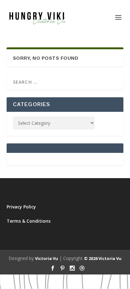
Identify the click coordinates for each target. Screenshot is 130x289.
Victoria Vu (46, 258)
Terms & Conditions (28, 221)
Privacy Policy (21, 207)
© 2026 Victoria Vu (102, 258)
